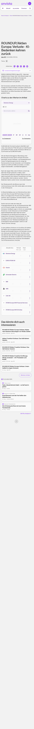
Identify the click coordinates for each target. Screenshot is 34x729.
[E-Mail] (27, 66)
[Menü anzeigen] (2, 8)
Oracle (8, 267)
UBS (7, 289)
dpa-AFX (3, 57)
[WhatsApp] (21, 66)
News (11, 15)
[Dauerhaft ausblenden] (30, 70)
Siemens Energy (10, 253)
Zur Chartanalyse (26, 138)
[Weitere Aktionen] (30, 256)
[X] (24, 66)
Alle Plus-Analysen (25, 413)
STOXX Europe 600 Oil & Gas (14, 310)
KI (6, 61)
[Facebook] (18, 66)
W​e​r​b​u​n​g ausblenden (22, 27)
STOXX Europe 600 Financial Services (17, 303)
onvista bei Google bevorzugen (12, 70)
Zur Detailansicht (6, 138)
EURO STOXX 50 (10, 260)
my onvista (16, 8)
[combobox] (16, 111)
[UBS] (4, 288)
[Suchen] (28, 111)
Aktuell (8, 8)
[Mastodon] (14, 66)
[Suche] (30, 8)
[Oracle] (4, 267)
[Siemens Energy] (4, 253)
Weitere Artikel (25, 375)
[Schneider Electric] (4, 274)
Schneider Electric (11, 274)
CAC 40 (8, 296)
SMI (7, 282)
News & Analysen (5, 15)
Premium (24, 8)
